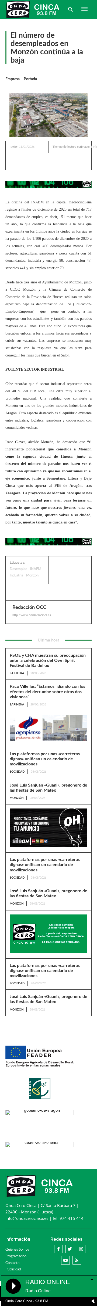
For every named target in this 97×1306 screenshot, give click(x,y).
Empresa (12, 79)
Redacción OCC (29, 607)
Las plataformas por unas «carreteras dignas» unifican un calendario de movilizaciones (45, 759)
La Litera (17, 673)
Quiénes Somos (17, 1249)
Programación (15, 1256)
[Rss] (76, 1260)
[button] (70, 9)
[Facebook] (32, 161)
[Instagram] (81, 1249)
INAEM (35, 569)
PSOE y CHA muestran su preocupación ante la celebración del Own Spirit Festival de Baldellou (48, 660)
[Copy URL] (69, 161)
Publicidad (13, 1269)
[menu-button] (84, 9)
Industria (16, 575)
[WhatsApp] (56, 161)
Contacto (12, 1263)
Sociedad (17, 771)
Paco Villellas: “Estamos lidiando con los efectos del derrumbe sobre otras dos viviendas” (47, 691)
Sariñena (17, 704)
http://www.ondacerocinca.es (31, 615)
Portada (30, 79)
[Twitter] (44, 161)
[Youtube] (65, 1260)
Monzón (32, 575)
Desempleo (18, 569)
